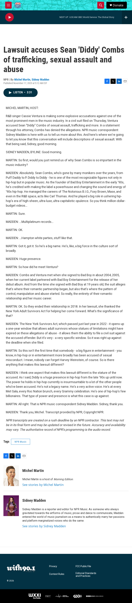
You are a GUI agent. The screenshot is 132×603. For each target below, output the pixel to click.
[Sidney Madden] (11, 505)
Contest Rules (56, 574)
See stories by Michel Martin (43, 485)
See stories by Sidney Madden (44, 526)
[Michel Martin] (11, 475)
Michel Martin (22, 79)
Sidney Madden (40, 79)
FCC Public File (83, 566)
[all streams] (127, 17)
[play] (9, 17)
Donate (118, 5)
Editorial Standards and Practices (86, 574)
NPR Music (20, 441)
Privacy (53, 566)
